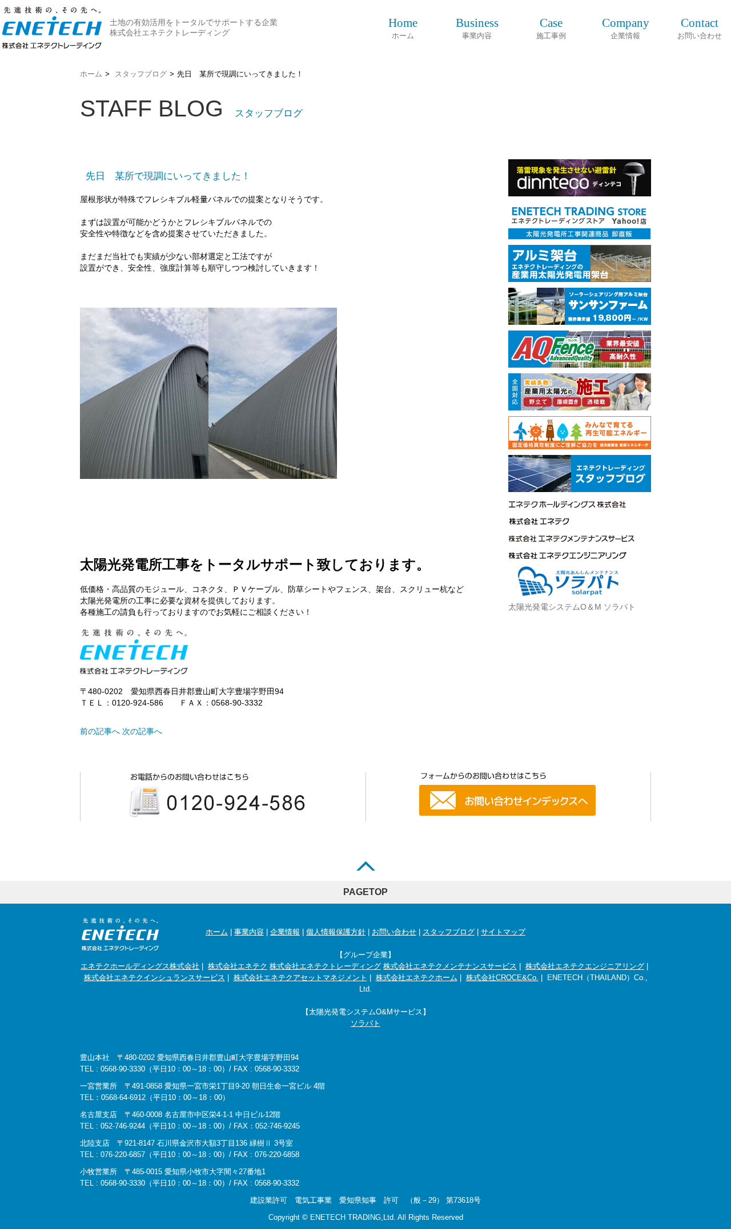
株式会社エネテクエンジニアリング (584, 966)
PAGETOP (365, 892)
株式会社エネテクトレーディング (325, 966)
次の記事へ (142, 731)
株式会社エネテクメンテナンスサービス (450, 966)
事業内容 (477, 28)
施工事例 (551, 28)
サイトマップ (503, 932)
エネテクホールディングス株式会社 (140, 966)
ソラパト (365, 1023)
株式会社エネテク (237, 966)
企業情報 (625, 28)
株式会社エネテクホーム (416, 977)
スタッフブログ (141, 74)
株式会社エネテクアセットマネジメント (300, 977)
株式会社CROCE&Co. (502, 977)
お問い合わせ (699, 28)
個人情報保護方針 (336, 932)
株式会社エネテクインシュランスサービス (154, 977)
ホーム (402, 28)
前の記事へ (100, 731)
